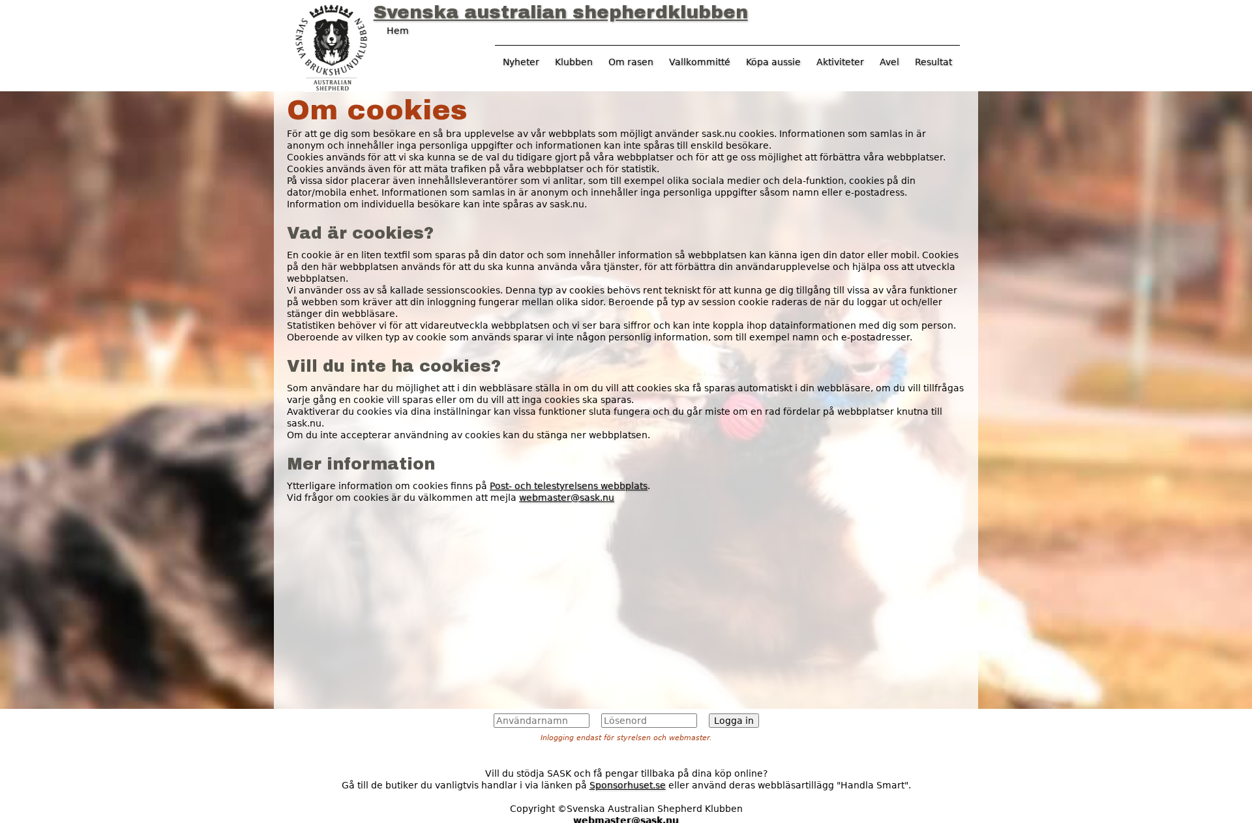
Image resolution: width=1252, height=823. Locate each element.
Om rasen (630, 62)
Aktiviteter (840, 62)
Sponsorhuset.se (627, 785)
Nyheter (521, 62)
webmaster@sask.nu (566, 497)
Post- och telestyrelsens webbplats (569, 486)
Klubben (574, 62)
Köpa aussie (773, 62)
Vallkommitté (699, 62)
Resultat (933, 62)
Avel (889, 62)
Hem (398, 30)
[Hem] (331, 46)
